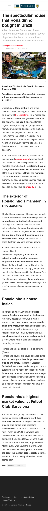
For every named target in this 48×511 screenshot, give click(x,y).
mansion (21, 465)
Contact (28, 505)
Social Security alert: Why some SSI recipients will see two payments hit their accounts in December (23, 97)
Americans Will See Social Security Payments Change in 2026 (23, 87)
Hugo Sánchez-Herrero (13, 45)
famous (11, 465)
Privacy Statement (9, 500)
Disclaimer (6, 497)
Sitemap (21, 505)
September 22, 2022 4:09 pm (17, 48)
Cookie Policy (28, 497)
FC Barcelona (21, 114)
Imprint (16, 497)
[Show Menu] (9, 6)
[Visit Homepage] (26, 6)
